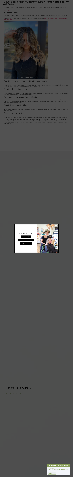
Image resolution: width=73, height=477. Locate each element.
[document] (36, 238)
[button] (57, 225)
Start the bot (51, 473)
